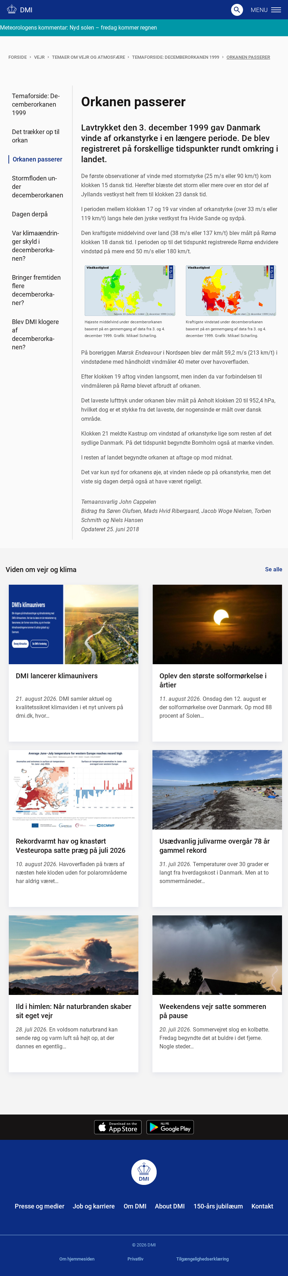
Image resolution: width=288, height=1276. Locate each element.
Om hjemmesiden (76, 1259)
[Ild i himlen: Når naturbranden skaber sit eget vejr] (73, 955)
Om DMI (135, 1206)
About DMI (170, 1206)
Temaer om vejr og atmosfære (88, 57)
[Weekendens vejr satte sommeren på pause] (217, 955)
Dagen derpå (30, 214)
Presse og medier (39, 1206)
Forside (17, 57)
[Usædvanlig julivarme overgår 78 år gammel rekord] (217, 790)
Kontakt (262, 1206)
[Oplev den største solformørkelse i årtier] (217, 624)
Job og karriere (94, 1206)
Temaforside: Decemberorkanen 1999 (175, 57)
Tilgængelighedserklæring (202, 1259)
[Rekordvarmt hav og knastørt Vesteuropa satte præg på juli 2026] (73, 790)
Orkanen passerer (248, 57)
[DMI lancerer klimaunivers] (73, 624)
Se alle (273, 569)
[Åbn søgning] (237, 10)
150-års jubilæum (218, 1206)
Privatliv (135, 1259)
